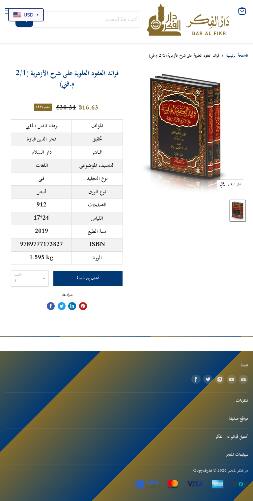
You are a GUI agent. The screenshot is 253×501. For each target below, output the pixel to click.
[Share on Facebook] (51, 306)
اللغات (42, 166)
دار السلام (42, 152)
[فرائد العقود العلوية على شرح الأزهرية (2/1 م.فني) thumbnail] (237, 210)
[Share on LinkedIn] (72, 306)
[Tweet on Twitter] (62, 306)
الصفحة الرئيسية (237, 56)
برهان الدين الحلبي (42, 126)
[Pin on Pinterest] (83, 306)
